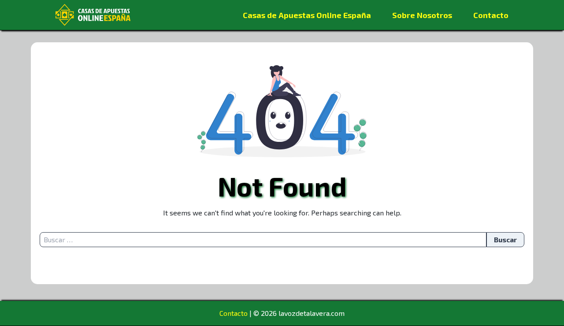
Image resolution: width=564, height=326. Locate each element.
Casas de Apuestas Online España (307, 15)
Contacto (490, 15)
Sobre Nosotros (422, 15)
